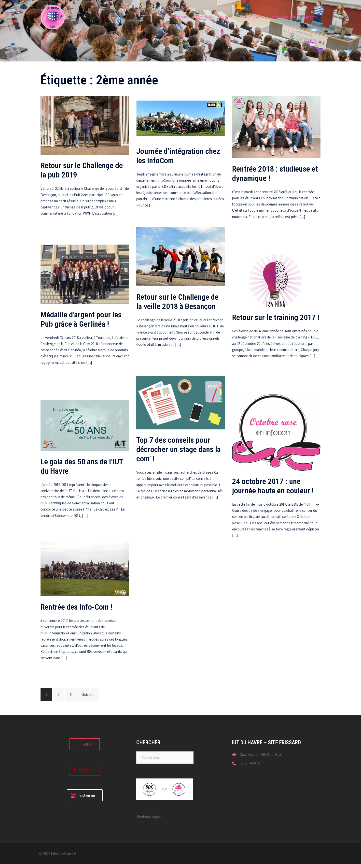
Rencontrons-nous (283, 17)
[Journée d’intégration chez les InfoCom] (180, 118)
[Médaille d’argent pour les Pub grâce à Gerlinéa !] (85, 274)
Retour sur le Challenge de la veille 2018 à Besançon (177, 301)
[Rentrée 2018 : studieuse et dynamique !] (276, 126)
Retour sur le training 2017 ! (275, 317)
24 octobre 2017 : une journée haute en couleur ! (273, 486)
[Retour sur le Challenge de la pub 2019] (85, 125)
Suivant (88, 694)
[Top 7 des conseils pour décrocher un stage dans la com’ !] (180, 402)
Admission (203, 17)
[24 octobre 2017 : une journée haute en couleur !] (276, 431)
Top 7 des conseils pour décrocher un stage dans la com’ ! (178, 449)
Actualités (225, 17)
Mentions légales (149, 816)
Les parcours (179, 17)
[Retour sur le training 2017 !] (276, 280)
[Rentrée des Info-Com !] (85, 566)
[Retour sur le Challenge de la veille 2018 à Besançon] (180, 256)
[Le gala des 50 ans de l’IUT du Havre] (85, 425)
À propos (310, 17)
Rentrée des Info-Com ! (76, 607)
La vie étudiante (251, 17)
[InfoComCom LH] (53, 17)
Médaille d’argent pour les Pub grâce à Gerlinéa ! (81, 319)
